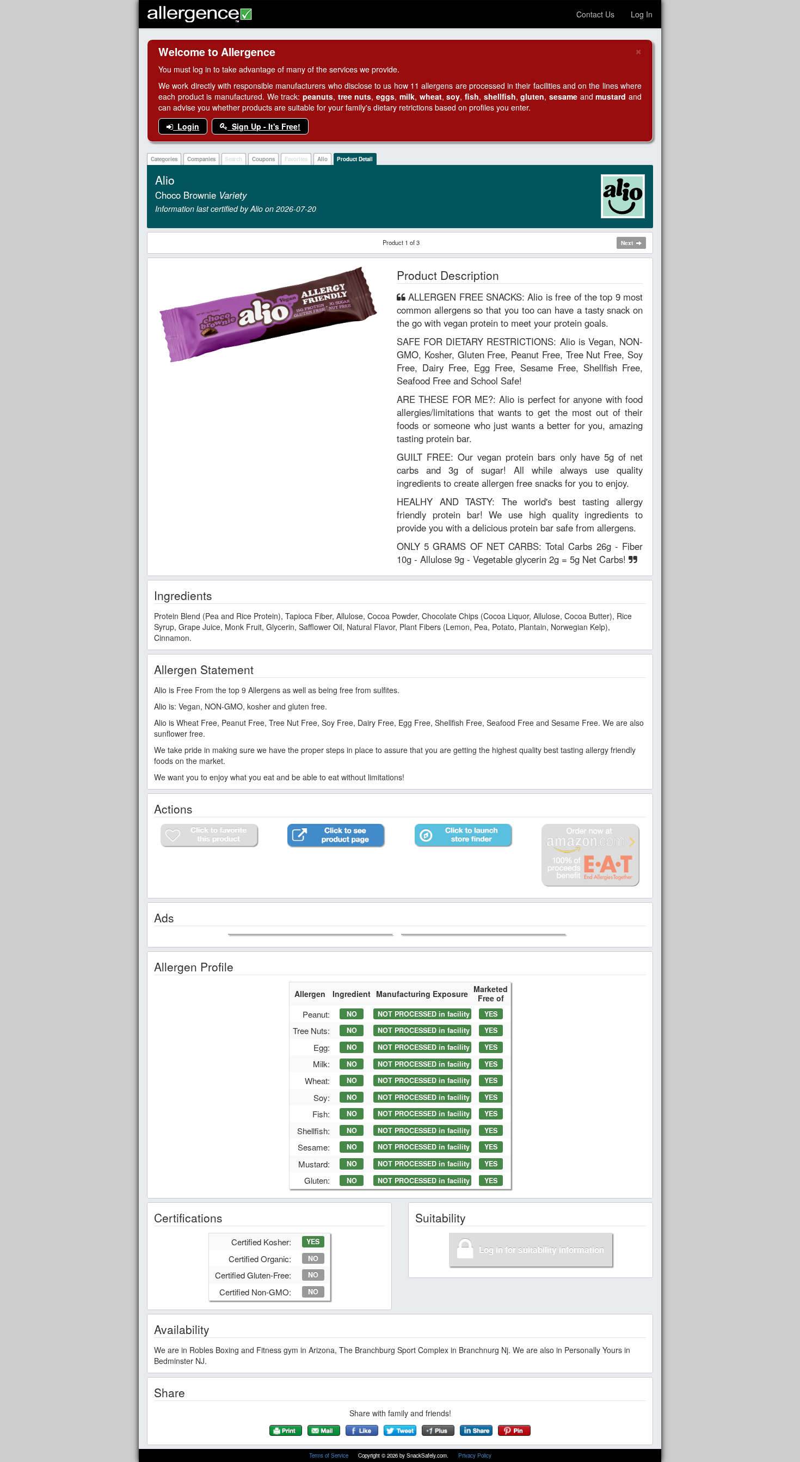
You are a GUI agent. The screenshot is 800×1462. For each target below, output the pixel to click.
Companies (201, 159)
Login (186, 126)
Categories (164, 159)
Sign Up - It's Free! (263, 126)
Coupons (263, 159)
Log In (642, 14)
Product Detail (355, 159)
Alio (322, 159)
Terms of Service (329, 1455)
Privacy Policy (474, 1455)
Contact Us (595, 14)
